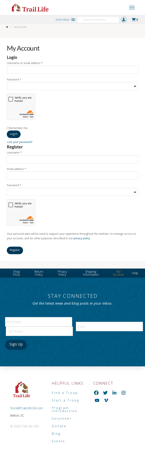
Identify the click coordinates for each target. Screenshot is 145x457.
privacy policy (82, 238)
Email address (22, 169)
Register (15, 250)
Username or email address (30, 63)
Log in (13, 134)
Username (19, 152)
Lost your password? (19, 142)
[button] (123, 7)
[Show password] (135, 86)
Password (19, 79)
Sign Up (16, 344)
